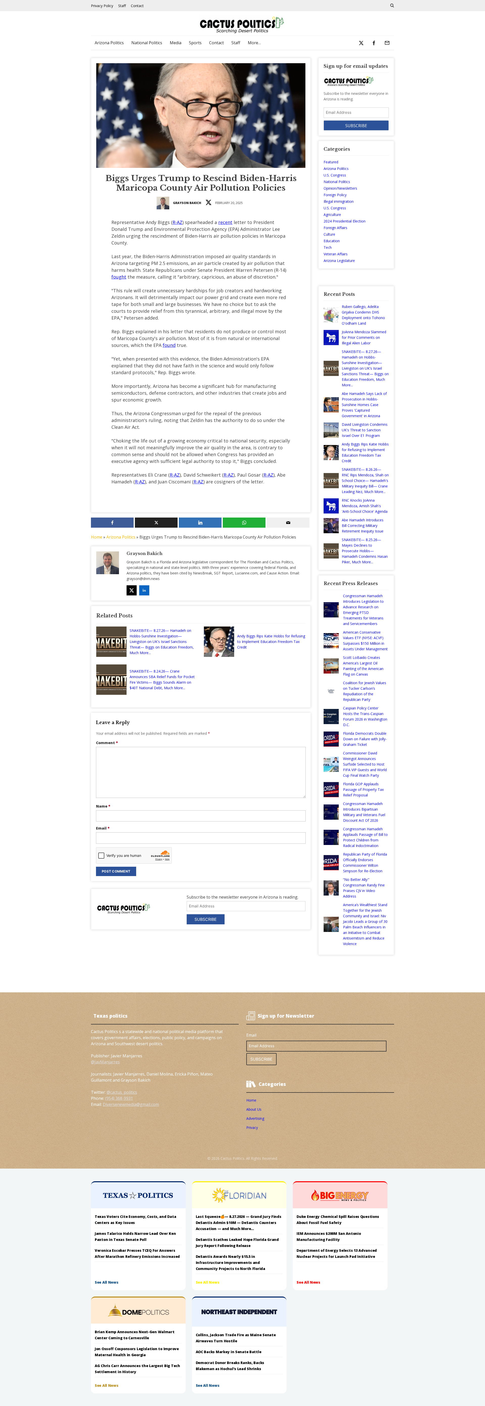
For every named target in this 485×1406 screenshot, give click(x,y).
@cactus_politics (122, 1092)
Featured (331, 162)
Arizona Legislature (339, 260)
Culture (329, 234)
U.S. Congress (335, 175)
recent (225, 222)
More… (254, 43)
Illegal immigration (339, 201)
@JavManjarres (105, 1062)
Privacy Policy (102, 5)
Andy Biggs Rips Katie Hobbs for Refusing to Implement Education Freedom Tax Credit (271, 642)
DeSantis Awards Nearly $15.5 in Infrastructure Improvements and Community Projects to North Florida (230, 1262)
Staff (122, 5)
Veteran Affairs (336, 254)
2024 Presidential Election (345, 221)
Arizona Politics (109, 43)
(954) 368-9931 (119, 1098)
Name (103, 806)
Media (175, 43)
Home (96, 537)
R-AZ (177, 222)
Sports (195, 43)
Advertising (255, 1118)
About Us (253, 1109)
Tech (328, 247)
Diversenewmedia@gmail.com (131, 1104)
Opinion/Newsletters (340, 188)
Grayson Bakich (187, 203)
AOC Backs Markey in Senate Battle (228, 1351)
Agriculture (332, 214)
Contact (137, 5)
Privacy (252, 1127)
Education (332, 240)
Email (103, 828)
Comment (107, 742)
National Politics (146, 43)
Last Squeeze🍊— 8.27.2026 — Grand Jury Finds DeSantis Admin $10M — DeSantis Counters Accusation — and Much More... (238, 1222)
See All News (106, 1282)
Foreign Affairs (335, 227)
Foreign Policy (335, 194)
